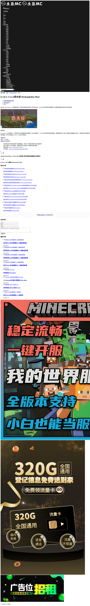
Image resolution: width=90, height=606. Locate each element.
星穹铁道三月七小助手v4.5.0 (11, 287)
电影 (7, 39)
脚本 (7, 31)
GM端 (7, 45)
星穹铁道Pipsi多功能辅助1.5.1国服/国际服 (15, 258)
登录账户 (42, 215)
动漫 (7, 38)
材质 (7, 54)
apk (7, 41)
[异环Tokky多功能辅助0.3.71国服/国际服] (13, 262)
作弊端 (8, 64)
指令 (7, 59)
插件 (7, 51)
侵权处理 (5, 72)
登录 (3, 141)
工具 (7, 62)
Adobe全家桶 (9, 86)
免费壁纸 (8, 82)
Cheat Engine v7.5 (10, 85)
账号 (7, 36)
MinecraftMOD (13, 92)
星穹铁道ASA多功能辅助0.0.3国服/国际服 (15, 250)
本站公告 (8, 74)
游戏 (7, 34)
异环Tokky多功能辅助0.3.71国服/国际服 (15, 265)
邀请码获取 (6, 76)
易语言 (8, 47)
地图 (7, 56)
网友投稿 (11, 100)
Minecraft (5, 50)
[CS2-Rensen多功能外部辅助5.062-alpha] (13, 277)
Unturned (5, 67)
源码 (7, 33)
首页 (4, 23)
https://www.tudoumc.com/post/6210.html (18, 149)
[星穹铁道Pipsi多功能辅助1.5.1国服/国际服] (14, 254)
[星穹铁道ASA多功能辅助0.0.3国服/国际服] (14, 247)
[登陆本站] (2, 91)
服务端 (8, 66)
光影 (7, 57)
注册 (7, 141)
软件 (7, 26)
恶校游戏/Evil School (9, 273)
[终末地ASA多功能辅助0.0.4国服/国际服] (13, 239)
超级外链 (8, 81)
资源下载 (5, 24)
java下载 (8, 79)
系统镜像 (8, 48)
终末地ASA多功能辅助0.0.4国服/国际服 (15, 243)
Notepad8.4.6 (9, 84)
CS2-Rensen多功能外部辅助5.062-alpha (15, 280)
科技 (7, 28)
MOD (7, 52)
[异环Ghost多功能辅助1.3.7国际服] (12, 292)
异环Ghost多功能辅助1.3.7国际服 (13, 295)
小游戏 (8, 77)
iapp (7, 43)
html (7, 42)
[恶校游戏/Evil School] (8, 269)
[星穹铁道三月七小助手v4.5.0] (10, 284)
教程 (7, 29)
